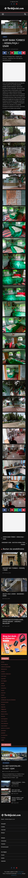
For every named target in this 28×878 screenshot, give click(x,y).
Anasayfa (3, 823)
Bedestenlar (4, 669)
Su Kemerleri (4, 735)
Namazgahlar (4, 718)
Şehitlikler (3, 730)
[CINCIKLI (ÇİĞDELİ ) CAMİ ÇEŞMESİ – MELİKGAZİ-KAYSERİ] (5, 800)
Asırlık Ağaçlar (4, 664)
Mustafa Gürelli (15, 49)
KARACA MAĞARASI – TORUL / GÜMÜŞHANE (18, 783)
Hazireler (3, 692)
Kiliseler (3, 704)
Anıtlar (2, 662)
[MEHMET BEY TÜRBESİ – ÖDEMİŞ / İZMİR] (14, 553)
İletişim (3, 832)
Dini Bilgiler (4, 681)
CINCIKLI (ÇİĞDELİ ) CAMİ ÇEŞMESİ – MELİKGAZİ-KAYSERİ (17, 799)
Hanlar (2, 690)
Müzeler (3, 716)
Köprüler (3, 707)
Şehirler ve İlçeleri (5, 728)
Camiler (3, 671)
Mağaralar (3, 709)
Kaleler (3, 695)
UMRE (2, 740)
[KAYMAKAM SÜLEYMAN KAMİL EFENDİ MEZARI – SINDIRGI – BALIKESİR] (14, 605)
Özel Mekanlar (4, 723)
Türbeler (5, 36)
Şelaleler (3, 733)
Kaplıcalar (3, 697)
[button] (14, 118)
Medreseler (4, 711)
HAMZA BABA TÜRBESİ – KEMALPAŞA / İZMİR (13, 538)
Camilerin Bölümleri (6, 674)
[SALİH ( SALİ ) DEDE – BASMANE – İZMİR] (14, 579)
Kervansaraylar (4, 702)
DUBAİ (2, 683)
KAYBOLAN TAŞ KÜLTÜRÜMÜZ (8, 700)
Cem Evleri (3, 676)
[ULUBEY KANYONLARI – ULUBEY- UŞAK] (14, 754)
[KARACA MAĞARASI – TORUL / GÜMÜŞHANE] (5, 784)
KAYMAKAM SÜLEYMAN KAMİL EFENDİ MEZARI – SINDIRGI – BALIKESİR (13, 621)
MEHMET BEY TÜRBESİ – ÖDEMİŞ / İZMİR (14, 569)
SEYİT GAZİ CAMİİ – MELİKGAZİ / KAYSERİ (17, 790)
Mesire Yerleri (4, 714)
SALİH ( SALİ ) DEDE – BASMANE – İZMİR (14, 595)
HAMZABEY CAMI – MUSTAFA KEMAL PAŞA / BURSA (13, 543)
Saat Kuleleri (4, 726)
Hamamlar (3, 688)
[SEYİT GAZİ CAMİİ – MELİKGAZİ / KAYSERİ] (5, 791)
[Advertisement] (14, 72)
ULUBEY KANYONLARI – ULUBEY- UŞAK (12, 767)
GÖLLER (3, 685)
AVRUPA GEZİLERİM (5, 666)
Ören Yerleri (4, 721)
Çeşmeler (3, 678)
